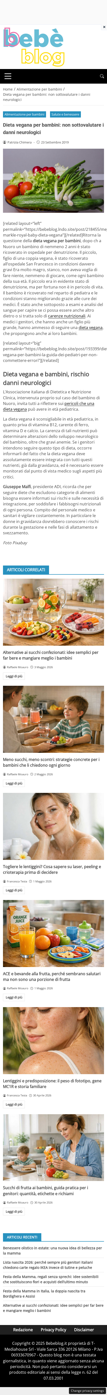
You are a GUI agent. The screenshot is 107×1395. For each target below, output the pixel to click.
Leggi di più (14, 676)
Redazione (23, 1329)
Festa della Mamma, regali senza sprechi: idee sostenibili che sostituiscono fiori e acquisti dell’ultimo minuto (51, 1279)
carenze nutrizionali (66, 316)
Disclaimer (84, 1329)
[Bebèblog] (34, 46)
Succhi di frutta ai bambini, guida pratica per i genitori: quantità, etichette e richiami (45, 1190)
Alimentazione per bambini (24, 114)
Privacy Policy (53, 1329)
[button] (102, 76)
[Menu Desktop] (8, 76)
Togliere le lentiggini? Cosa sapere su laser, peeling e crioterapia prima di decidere (52, 869)
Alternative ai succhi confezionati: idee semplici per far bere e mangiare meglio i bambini (51, 655)
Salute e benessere (65, 114)
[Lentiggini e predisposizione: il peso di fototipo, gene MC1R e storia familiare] (53, 1040)
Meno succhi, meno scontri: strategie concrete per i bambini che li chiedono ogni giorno (51, 762)
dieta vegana (91, 327)
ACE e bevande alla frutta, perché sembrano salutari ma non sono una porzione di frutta (52, 976)
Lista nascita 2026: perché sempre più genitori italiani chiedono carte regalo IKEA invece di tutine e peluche (48, 1265)
